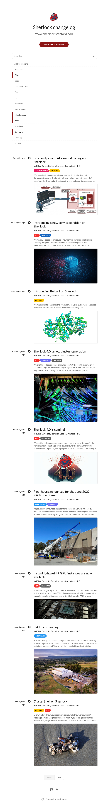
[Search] (94, 56)
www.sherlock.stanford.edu (54, 34)
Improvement (20, 109)
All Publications (21, 64)
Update (17, 143)
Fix (15, 98)
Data (16, 81)
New (17, 120)
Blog (17, 75)
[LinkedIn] (53, 789)
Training (18, 137)
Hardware (18, 103)
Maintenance (20, 115)
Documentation (21, 86)
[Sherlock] (54, 17)
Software (19, 132)
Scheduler (18, 126)
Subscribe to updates (54, 44)
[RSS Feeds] (57, 789)
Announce (18, 69)
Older (59, 777)
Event (17, 92)
